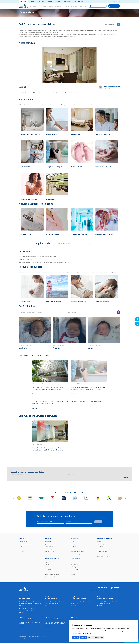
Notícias (47, 567)
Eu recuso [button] (83, 637)
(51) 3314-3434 (102, 587)
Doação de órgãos (101, 544)
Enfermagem (74, 544)
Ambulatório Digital (75, 562)
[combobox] (74, 244)
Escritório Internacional (76, 571)
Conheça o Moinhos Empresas (52, 576)
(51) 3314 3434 (28, 259)
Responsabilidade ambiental (103, 554)
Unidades (73, 574)
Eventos (47, 564)
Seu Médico (74, 6)
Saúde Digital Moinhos (76, 567)
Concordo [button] (75, 637)
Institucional (23, 1)
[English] (117, 1)
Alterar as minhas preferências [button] (95, 637)
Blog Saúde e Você (49, 562)
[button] (19, 119)
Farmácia (73, 541)
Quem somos (48, 544)
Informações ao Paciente (51, 571)
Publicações (48, 569)
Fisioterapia (73, 546)
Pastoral (99, 541)
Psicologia (73, 549)
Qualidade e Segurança (102, 551)
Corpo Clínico (42, 1)
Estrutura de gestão (49, 549)
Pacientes (33, 1)
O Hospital (33, 6)
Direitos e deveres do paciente (52, 574)
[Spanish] (119, 1)
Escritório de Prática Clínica (103, 549)
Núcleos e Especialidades (56, 6)
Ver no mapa (21, 605)
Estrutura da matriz (49, 546)
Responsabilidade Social (78, 1)
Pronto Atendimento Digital (77, 551)
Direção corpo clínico (50, 554)
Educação (50, 1)
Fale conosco (83, 6)
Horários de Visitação (76, 554)
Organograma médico (50, 551)
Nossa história (48, 541)
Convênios (21, 551)
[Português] (114, 1)
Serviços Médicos (42, 6)
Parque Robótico (75, 569)
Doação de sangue (101, 546)
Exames (67, 6)
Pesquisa (58, 1)
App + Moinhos (74, 564)
